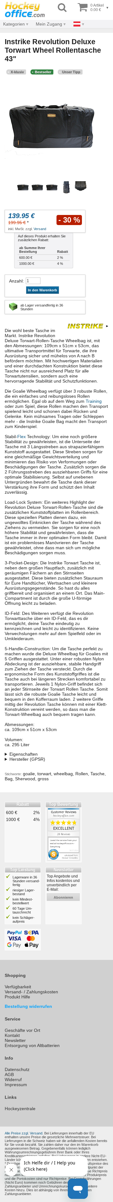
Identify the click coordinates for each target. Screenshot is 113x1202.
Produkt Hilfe (17, 996)
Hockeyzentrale (20, 1108)
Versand (40, 229)
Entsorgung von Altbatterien (32, 1045)
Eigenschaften (23, 754)
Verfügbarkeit (18, 986)
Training (94, 401)
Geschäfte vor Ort (22, 1030)
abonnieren (63, 897)
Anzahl (16, 280)
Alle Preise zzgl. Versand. (24, 1133)
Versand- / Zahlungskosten (31, 991)
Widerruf (13, 1079)
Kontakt (12, 1035)
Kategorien (14, 24)
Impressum (16, 1084)
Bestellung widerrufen (28, 1006)
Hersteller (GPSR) (27, 759)
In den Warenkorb (42, 290)
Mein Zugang (49, 24)
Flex (21, 436)
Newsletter (15, 1040)
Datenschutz (17, 1069)
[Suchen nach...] (62, 8)
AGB (9, 1074)
